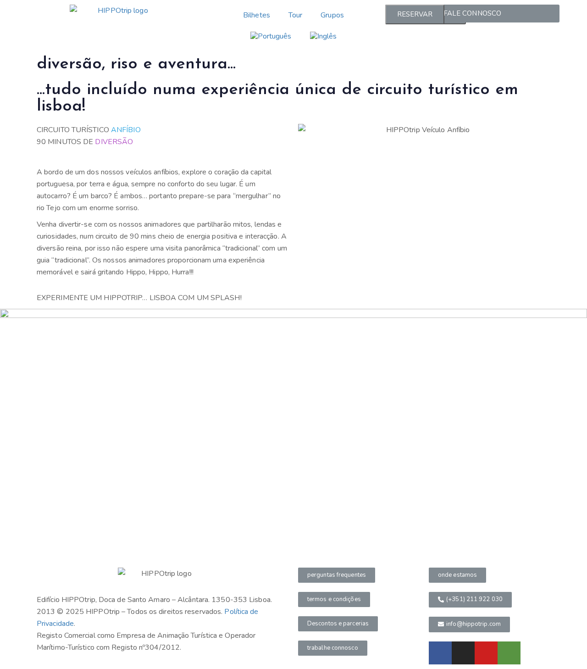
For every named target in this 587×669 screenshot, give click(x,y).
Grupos (332, 15)
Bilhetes (256, 15)
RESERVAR (414, 14)
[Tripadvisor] (509, 652)
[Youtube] (486, 652)
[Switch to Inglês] (323, 36)
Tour (295, 15)
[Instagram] (463, 652)
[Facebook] (440, 652)
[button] (336, 575)
